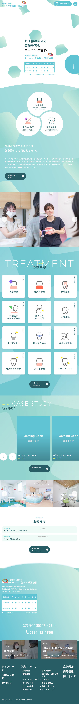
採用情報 (68, 671)
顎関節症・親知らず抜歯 (50, 675)
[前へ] (4, 219)
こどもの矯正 (27, 686)
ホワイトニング (48, 689)
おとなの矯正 (47, 682)
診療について (28, 666)
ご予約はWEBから (64, 4)
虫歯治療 (26, 670)
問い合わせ (69, 676)
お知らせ (7, 683)
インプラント (27, 682)
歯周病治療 (46, 670)
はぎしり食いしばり (30, 679)
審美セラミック (48, 686)
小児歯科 (45, 679)
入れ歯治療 (27, 689)
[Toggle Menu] (75, 4)
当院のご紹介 (8, 676)
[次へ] (74, 219)
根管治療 (26, 673)
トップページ (8, 668)
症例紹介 (68, 666)
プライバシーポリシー (8, 700)
